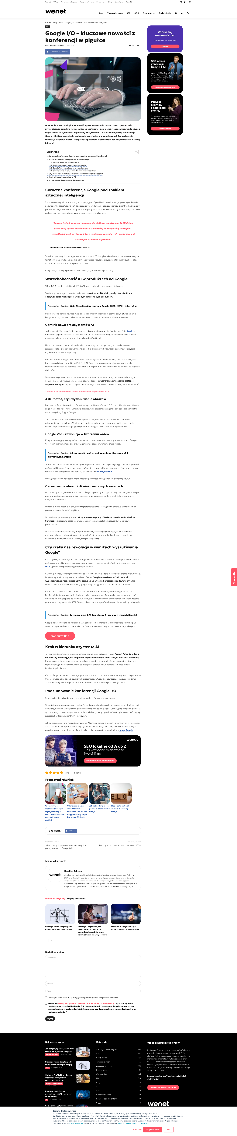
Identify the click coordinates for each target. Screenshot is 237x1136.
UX (175, 13)
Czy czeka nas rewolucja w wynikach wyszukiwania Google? (76, 174)
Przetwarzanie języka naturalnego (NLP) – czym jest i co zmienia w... (59, 1094)
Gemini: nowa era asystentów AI (66, 162)
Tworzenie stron (115, 13)
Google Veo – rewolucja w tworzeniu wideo (70, 168)
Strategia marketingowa (54, 1083)
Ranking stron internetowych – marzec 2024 (120, 845)
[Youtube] (190, 2)
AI (182, 13)
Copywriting (101, 1074)
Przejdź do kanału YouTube (163, 1087)
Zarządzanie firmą (52, 1054)
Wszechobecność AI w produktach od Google (69, 159)
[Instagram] (181, 2)
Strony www (101, 2)
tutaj (47, 566)
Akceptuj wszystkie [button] (153, 1129)
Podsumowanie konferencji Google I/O (66, 180)
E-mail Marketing (103, 1094)
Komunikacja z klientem (106, 1099)
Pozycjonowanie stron (69, 2)
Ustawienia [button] (137, 1129)
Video (98, 1103)
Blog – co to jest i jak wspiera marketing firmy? (120, 809)
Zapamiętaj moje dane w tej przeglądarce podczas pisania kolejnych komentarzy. (83, 997)
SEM (136, 13)
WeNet (48, 2)
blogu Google (126, 730)
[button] (188, 13)
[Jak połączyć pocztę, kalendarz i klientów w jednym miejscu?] (83, 1052)
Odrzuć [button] (168, 1129)
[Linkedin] (185, 2)
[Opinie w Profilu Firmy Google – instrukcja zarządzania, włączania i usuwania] (83, 1078)
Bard (129, 331)
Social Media (165, 13)
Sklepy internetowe (115, 2)
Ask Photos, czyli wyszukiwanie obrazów (69, 165)
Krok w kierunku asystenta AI (62, 177)
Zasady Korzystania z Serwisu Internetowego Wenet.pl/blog (86, 1003)
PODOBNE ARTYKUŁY (55, 898)
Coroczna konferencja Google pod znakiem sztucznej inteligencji (77, 156)
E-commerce (149, 13)
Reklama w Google (87, 2)
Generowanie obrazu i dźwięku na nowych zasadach (74, 171)
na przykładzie (104, 471)
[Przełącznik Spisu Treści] (135, 152)
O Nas (55, 2)
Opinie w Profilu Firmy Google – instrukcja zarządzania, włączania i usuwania (59, 1078)
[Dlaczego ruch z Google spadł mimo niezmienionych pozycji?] (60, 914)
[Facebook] (176, 2)
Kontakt (129, 2)
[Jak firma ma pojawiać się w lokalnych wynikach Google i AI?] (126, 914)
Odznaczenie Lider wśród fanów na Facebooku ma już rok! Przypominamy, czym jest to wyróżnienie (77, 811)
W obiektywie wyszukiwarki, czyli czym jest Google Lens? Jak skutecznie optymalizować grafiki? (54, 813)
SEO (128, 13)
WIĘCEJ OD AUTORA (76, 898)
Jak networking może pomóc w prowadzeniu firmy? (99, 809)
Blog (101, 13)
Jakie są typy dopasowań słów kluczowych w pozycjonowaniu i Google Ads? (65, 846)
